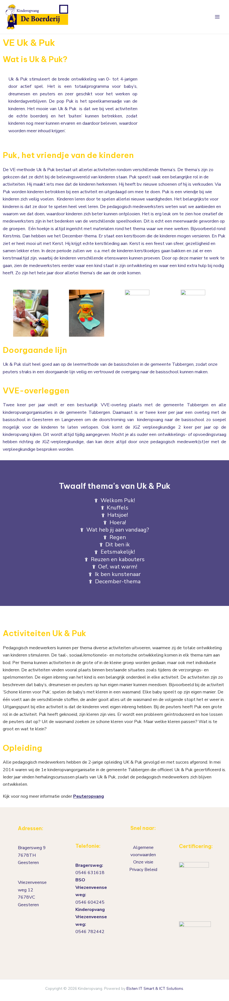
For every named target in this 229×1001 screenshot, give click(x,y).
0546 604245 (89, 902)
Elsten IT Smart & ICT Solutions (155, 988)
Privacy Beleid (143, 870)
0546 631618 (89, 873)
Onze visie (143, 862)
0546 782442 (89, 932)
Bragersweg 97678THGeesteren (32, 855)
